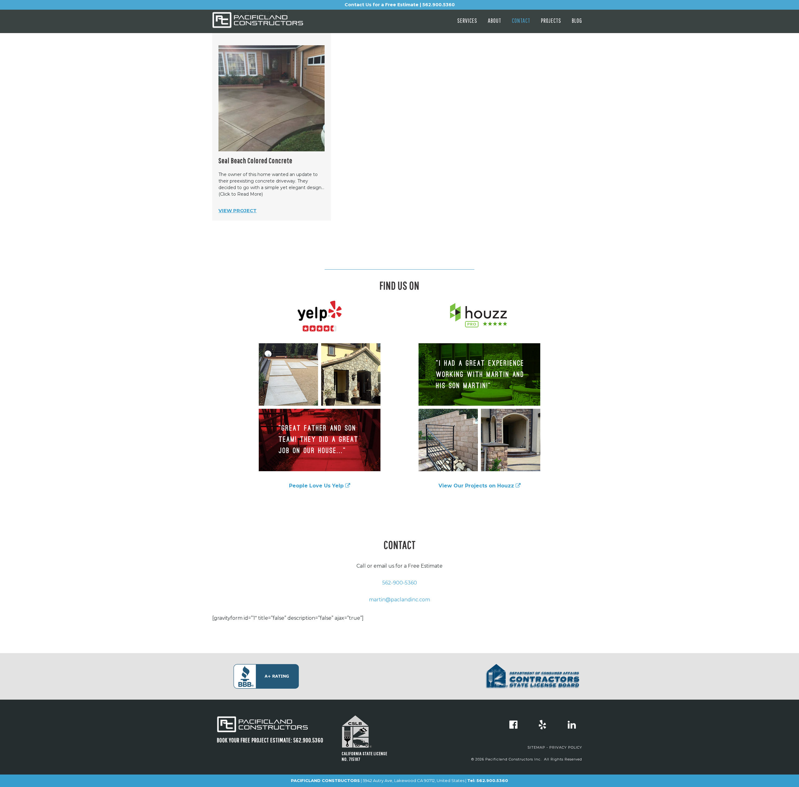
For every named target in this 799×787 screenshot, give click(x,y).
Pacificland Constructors (268, 23)
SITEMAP (536, 747)
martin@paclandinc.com (399, 600)
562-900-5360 (399, 583)
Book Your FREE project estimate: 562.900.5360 (270, 740)
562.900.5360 (492, 780)
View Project (237, 210)
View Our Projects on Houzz (477, 486)
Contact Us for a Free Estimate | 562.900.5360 (400, 4)
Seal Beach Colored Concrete (255, 160)
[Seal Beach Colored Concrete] (271, 98)
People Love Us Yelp (317, 486)
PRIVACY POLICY (565, 747)
